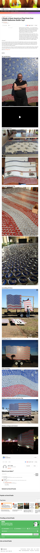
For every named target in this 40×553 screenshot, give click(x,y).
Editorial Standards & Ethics (25, 550)
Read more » (9, 468)
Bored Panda (4, 549)
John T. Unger (5, 22)
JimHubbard (5, 479)
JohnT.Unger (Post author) (8, 482)
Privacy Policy (32, 550)
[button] (37, 500)
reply (6, 478)
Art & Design (3, 16)
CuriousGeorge (5, 476)
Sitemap (20, 550)
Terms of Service (37, 550)
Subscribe (36, 534)
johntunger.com (7, 49)
